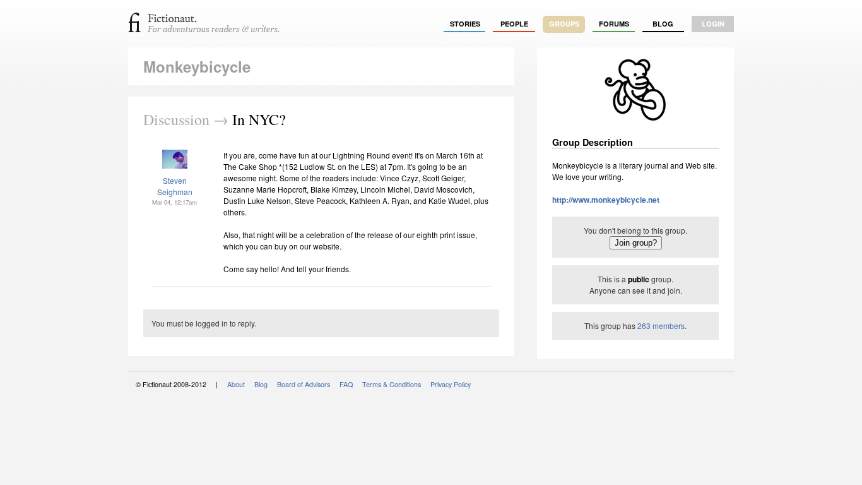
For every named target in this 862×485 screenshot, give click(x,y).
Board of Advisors (303, 384)
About (236, 384)
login (713, 23)
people (514, 23)
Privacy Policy (450, 384)
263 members (661, 325)
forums (614, 23)
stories (465, 23)
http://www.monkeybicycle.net (605, 199)
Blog (662, 23)
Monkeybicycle (197, 66)
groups (564, 23)
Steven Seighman (174, 186)
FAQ (346, 384)
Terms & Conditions (391, 384)
